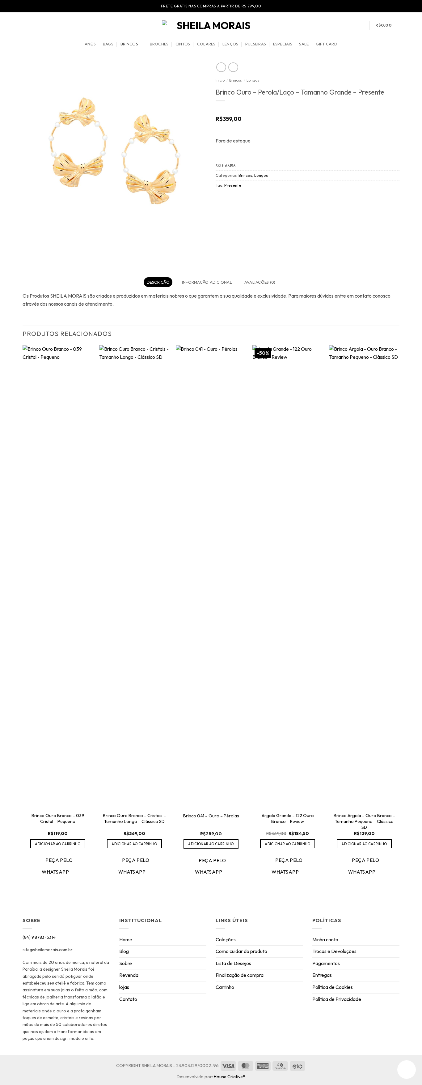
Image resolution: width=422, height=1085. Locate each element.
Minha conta (325, 939)
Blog (124, 951)
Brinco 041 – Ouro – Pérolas (211, 816)
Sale (304, 43)
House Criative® (229, 1076)
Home (125, 939)
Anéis (90, 43)
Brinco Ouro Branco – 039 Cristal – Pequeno (58, 818)
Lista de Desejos (233, 963)
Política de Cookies (332, 987)
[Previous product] (233, 67)
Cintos (182, 43)
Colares (206, 43)
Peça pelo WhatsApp (57, 866)
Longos (253, 80)
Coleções (226, 939)
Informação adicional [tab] (207, 282)
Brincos (129, 43)
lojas (124, 987)
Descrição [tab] (158, 282)
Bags (108, 43)
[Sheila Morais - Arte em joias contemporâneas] (211, 25)
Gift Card (326, 43)
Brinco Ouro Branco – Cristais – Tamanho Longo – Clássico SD (134, 818)
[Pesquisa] (344, 25)
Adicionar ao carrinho (57, 843)
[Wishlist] (361, 25)
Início (220, 80)
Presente (232, 185)
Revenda (128, 975)
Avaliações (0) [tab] (260, 282)
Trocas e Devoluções (334, 951)
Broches (159, 43)
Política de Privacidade (336, 999)
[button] (26, 25)
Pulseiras (255, 43)
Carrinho (225, 987)
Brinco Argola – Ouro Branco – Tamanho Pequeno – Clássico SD (364, 821)
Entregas (322, 975)
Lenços (230, 43)
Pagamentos (326, 963)
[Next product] (221, 67)
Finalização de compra (240, 975)
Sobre (125, 963)
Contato (128, 999)
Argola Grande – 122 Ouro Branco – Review (288, 818)
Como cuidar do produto (241, 951)
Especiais (282, 43)
